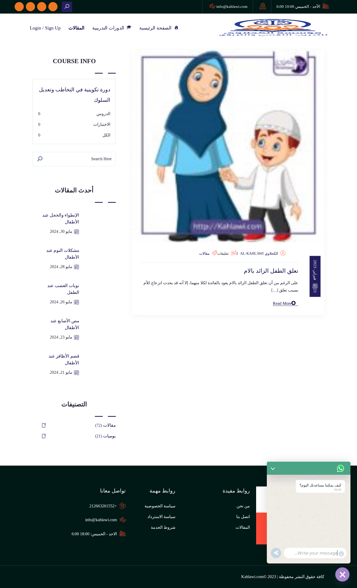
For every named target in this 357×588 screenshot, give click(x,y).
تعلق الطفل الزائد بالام (271, 271)
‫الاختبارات (101, 124)
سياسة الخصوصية (160, 506)
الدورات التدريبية (109, 28)
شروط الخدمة (163, 527)
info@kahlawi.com (231, 6)
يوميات (109, 435)
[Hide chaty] (342, 574)
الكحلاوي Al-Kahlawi (259, 254)
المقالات (76, 28)
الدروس (103, 113)
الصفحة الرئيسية (156, 28)
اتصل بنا (243, 516)
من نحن (243, 506)
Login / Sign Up (45, 28)
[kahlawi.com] (67, 7)
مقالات (204, 254)
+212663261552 (103, 506)
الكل (106, 135)
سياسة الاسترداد (161, 516)
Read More (282, 303)
